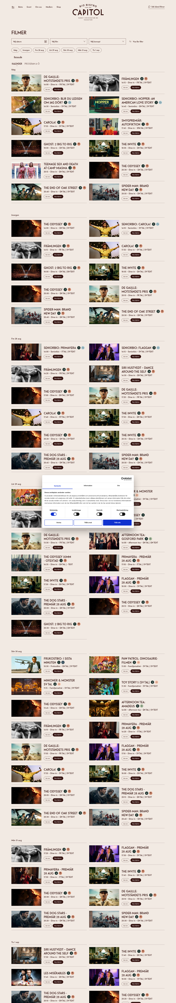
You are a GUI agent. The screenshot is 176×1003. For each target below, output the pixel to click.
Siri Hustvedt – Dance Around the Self (139, 369)
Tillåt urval (88, 522)
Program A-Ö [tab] (32, 63)
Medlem (49, 6)
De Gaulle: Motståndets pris (62, 79)
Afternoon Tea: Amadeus (133, 704)
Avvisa (58, 522)
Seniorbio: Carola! (141, 224)
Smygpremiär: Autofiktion (136, 122)
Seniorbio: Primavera (65, 348)
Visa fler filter (138, 41)
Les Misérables (60, 973)
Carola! (55, 122)
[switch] (76, 514)
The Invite (134, 144)
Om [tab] (118, 485)
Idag (15, 50)
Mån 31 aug (82, 50)
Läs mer (48, 89)
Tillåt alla (117, 522)
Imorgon (26, 50)
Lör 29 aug (53, 50)
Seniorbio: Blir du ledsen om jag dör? (63, 100)
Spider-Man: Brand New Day (135, 188)
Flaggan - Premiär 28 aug (135, 580)
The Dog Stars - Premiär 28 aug (60, 457)
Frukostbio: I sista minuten (58, 660)
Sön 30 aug (68, 50)
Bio (13, 6)
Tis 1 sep (96, 50)
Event (29, 6)
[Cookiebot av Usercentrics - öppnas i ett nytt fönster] (123, 478)
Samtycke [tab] (57, 486)
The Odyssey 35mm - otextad (57, 559)
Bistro (20, 6)
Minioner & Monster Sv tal (137, 493)
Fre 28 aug (39, 50)
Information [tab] (88, 485)
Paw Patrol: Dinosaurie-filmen (140, 660)
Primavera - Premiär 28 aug (136, 559)
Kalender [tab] (17, 63)
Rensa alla (18, 57)
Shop (59, 6)
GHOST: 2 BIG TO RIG (63, 144)
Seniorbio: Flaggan (142, 348)
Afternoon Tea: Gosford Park (138, 537)
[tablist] (86, 64)
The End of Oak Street (65, 188)
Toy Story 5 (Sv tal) (141, 682)
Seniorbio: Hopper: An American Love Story (143, 100)
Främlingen (136, 79)
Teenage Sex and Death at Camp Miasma (61, 166)
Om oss (38, 6)
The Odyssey (136, 166)
